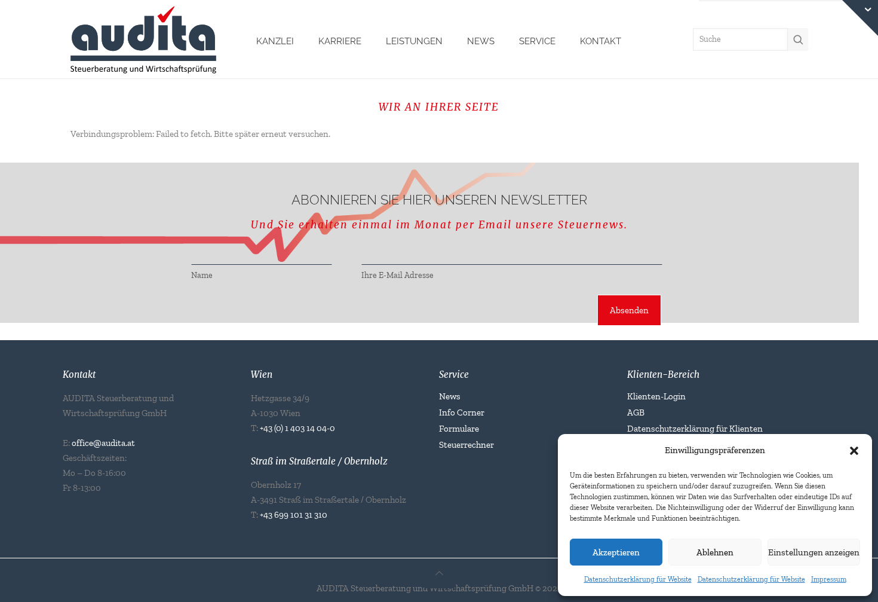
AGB (635, 412)
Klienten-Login (656, 396)
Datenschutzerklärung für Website (638, 579)
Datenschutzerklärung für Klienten (695, 428)
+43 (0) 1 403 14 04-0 (297, 428)
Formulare (459, 428)
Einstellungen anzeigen (813, 552)
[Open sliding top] (860, 18)
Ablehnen (714, 552)
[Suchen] (798, 39)
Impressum (828, 579)
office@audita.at (103, 443)
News (450, 396)
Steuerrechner (466, 444)
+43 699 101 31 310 (293, 514)
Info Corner (461, 412)
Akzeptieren (616, 552)
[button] (854, 451)
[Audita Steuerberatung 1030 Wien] (143, 38)
